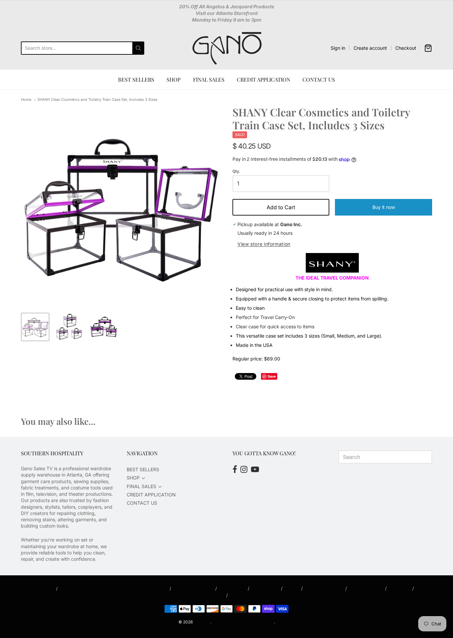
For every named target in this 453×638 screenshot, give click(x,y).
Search (43, 588)
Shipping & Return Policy (195, 595)
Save (272, 376)
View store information (264, 244)
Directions (232, 588)
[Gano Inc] (226, 48)
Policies (399, 588)
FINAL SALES (209, 79)
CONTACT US (318, 79)
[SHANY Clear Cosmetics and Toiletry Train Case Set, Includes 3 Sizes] (35, 327)
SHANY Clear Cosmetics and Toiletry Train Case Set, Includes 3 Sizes (97, 99)
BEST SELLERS (136, 79)
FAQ (291, 588)
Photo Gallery (366, 588)
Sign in (338, 48)
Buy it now (383, 207)
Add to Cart (281, 207)
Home (26, 99)
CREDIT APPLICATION (263, 79)
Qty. (236, 171)
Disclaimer (265, 588)
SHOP (173, 79)
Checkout (405, 48)
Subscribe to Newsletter (258, 595)
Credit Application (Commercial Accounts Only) (113, 588)
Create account (370, 48)
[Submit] (138, 48)
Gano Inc (202, 621)
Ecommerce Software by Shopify (243, 621)
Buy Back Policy (193, 588)
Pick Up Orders (324, 588)
